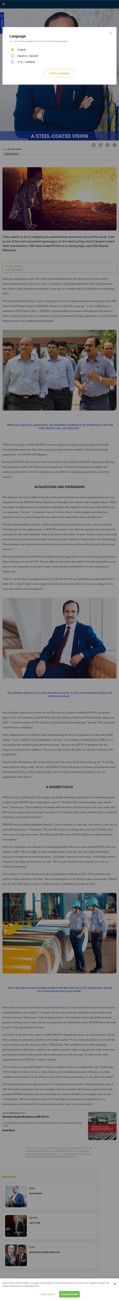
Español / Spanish (28, 55)
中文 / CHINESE (26, 62)
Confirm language (59, 73)
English (22, 49)
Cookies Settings (47, 1294)
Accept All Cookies (69, 1294)
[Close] (115, 1283)
